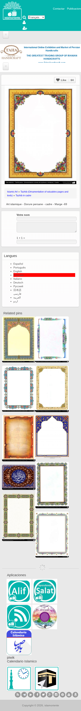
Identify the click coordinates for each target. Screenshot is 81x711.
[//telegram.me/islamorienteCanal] (24, 695)
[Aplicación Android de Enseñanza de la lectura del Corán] (19, 591)
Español (18, 263)
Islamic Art (12, 191)
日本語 (17, 289)
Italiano (17, 278)
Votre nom (23, 214)
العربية (17, 297)
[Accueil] (12, 10)
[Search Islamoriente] (24, 17)
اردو (15, 301)
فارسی (17, 293)
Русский (18, 286)
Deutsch (18, 282)
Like (67, 80)
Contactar (59, 8)
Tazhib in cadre (23, 195)
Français (18, 274)
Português (19, 267)
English (17, 271)
